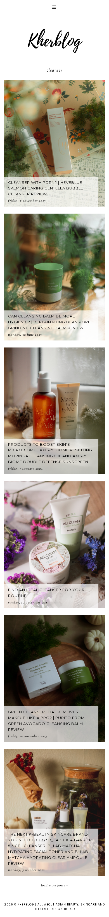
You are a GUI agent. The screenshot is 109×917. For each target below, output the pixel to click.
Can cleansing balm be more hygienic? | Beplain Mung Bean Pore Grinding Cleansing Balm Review (49, 322)
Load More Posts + (54, 885)
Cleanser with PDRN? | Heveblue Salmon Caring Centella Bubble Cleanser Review (45, 188)
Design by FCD (63, 909)
